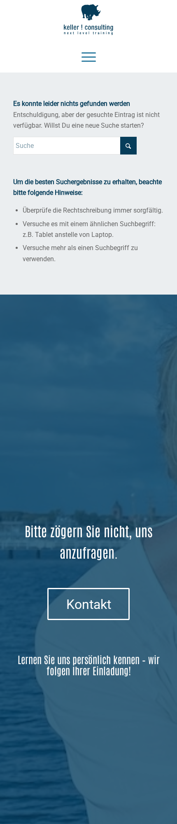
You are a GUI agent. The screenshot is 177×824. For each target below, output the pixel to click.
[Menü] (88, 56)
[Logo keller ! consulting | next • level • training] (88, 20)
